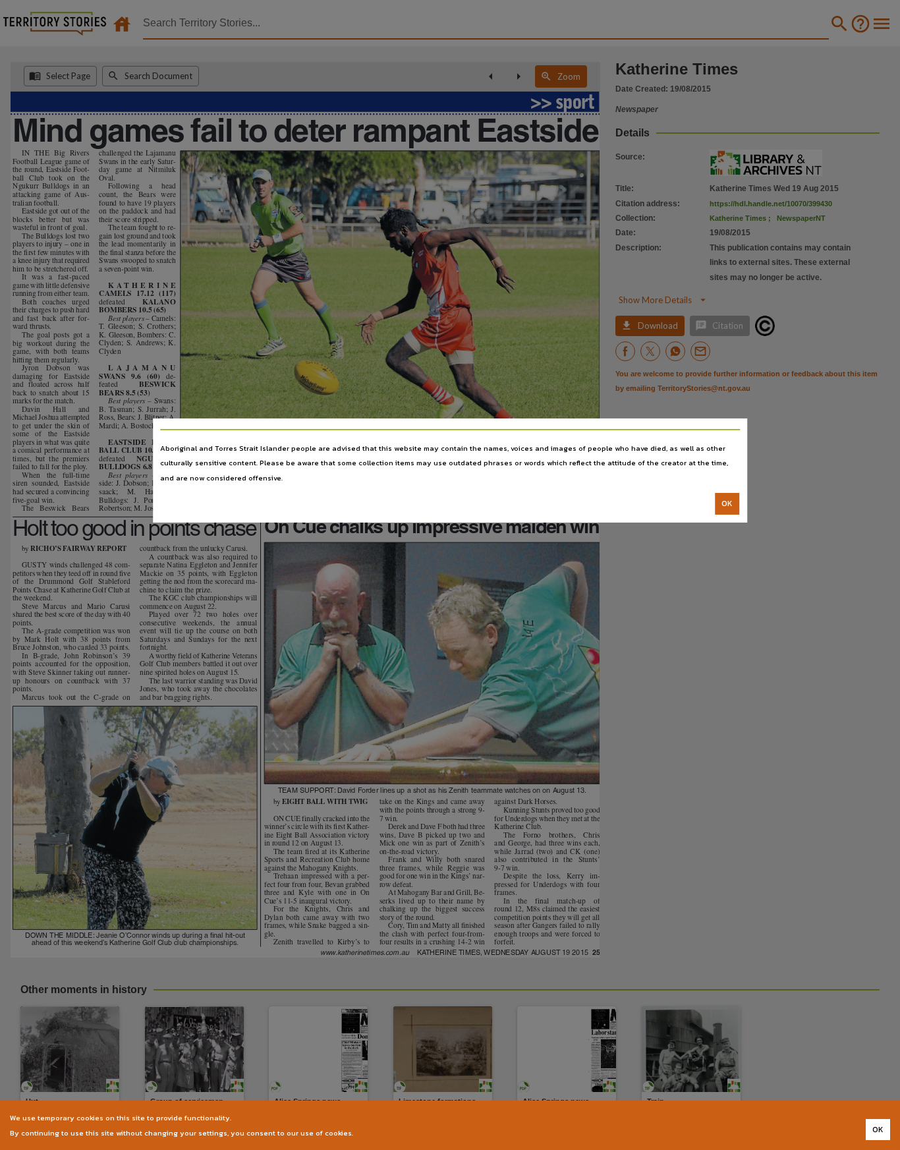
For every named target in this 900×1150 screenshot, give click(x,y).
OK (727, 503)
